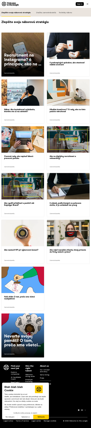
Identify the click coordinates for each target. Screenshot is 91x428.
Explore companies (15, 373)
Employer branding (29, 380)
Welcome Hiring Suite (30, 375)
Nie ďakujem (10, 417)
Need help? (15, 382)
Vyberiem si (25, 417)
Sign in (79, 4)
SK (82, 410)
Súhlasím (41, 417)
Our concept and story (45, 370)
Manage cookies (50, 421)
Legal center (36, 421)
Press (42, 378)
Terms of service (22, 421)
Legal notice (8, 421)
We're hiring (44, 375)
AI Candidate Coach (16, 378)
